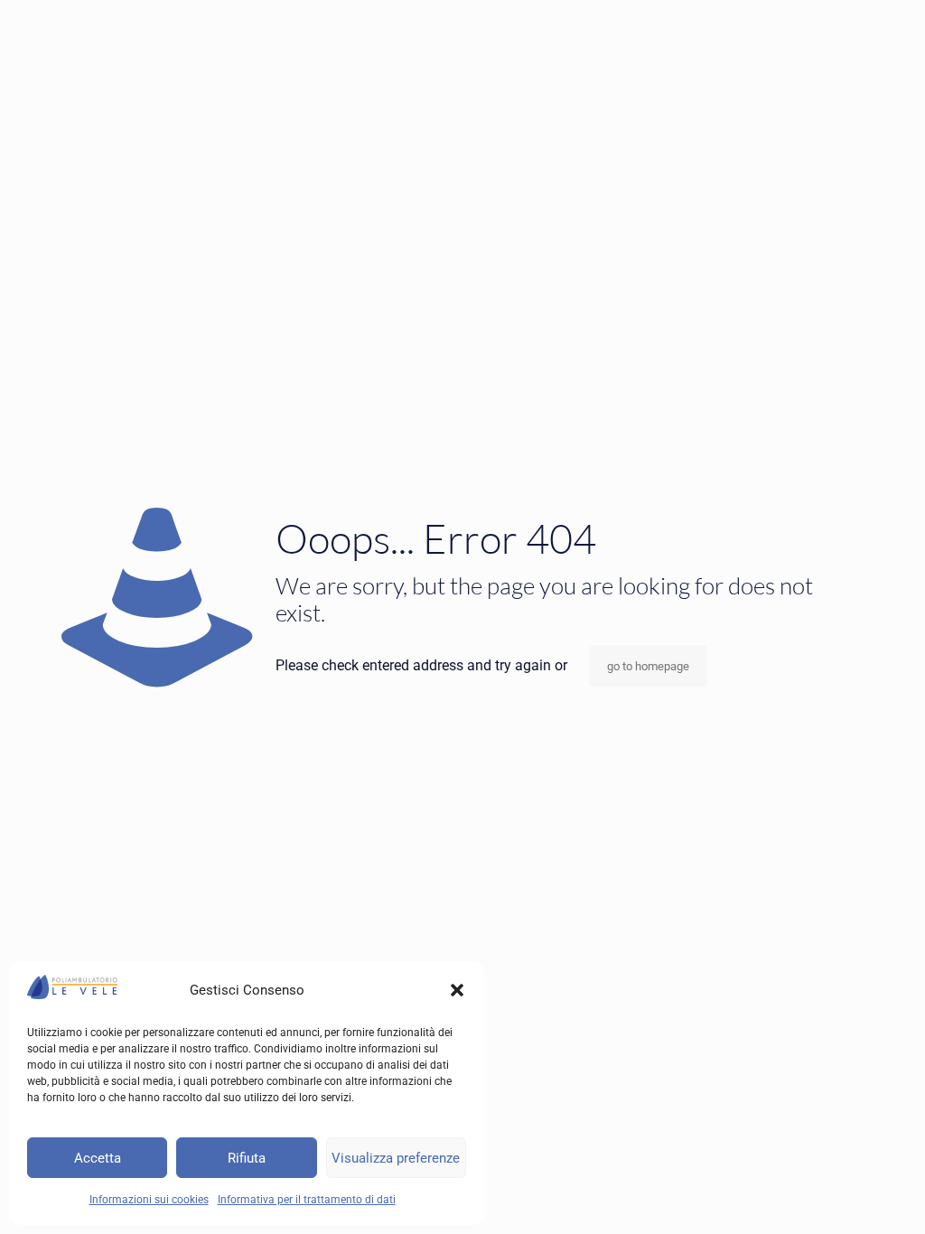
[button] (457, 990)
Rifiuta (247, 1158)
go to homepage (648, 666)
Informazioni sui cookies (149, 1199)
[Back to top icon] (838, 1197)
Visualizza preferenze (396, 1158)
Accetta (97, 1158)
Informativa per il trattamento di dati (307, 1199)
